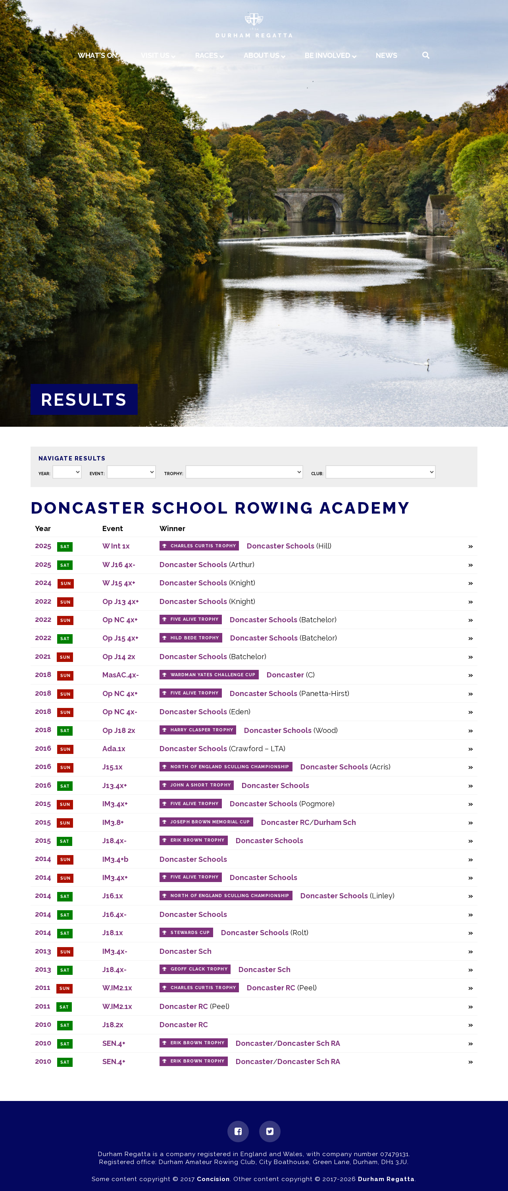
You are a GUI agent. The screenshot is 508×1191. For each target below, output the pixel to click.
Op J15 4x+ (120, 638)
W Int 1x (116, 546)
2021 (43, 656)
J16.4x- (114, 914)
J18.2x (112, 1024)
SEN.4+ (113, 1043)
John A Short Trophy (201, 785)
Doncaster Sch (186, 951)
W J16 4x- (118, 564)
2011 (42, 987)
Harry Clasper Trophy (202, 730)
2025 (43, 545)
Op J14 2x (118, 656)
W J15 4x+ (118, 583)
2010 (43, 1024)
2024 (43, 582)
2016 (43, 748)
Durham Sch (335, 822)
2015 (43, 803)
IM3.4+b (115, 859)
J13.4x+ (114, 785)
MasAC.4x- (120, 675)
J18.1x (112, 932)
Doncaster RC (285, 822)
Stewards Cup (190, 932)
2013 (43, 951)
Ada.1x (113, 748)
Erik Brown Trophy (198, 840)
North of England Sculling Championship (230, 766)
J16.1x (112, 896)
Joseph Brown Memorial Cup (210, 822)
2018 (43, 674)
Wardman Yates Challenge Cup (213, 674)
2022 (43, 601)
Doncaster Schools (280, 546)
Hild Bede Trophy (195, 638)
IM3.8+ (113, 822)
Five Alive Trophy (195, 619)
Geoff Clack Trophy (199, 969)
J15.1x (112, 767)
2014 (43, 858)
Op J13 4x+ (120, 601)
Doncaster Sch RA (308, 1043)
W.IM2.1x (117, 988)
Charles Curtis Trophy (203, 546)
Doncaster (285, 675)
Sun (66, 583)
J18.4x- (114, 840)
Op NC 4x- (119, 712)
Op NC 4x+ (120, 620)
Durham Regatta (386, 1179)
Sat (65, 546)
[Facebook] (238, 1131)
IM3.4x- (114, 951)
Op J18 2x (118, 730)
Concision (213, 1179)
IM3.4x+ (115, 804)
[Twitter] (270, 1131)
